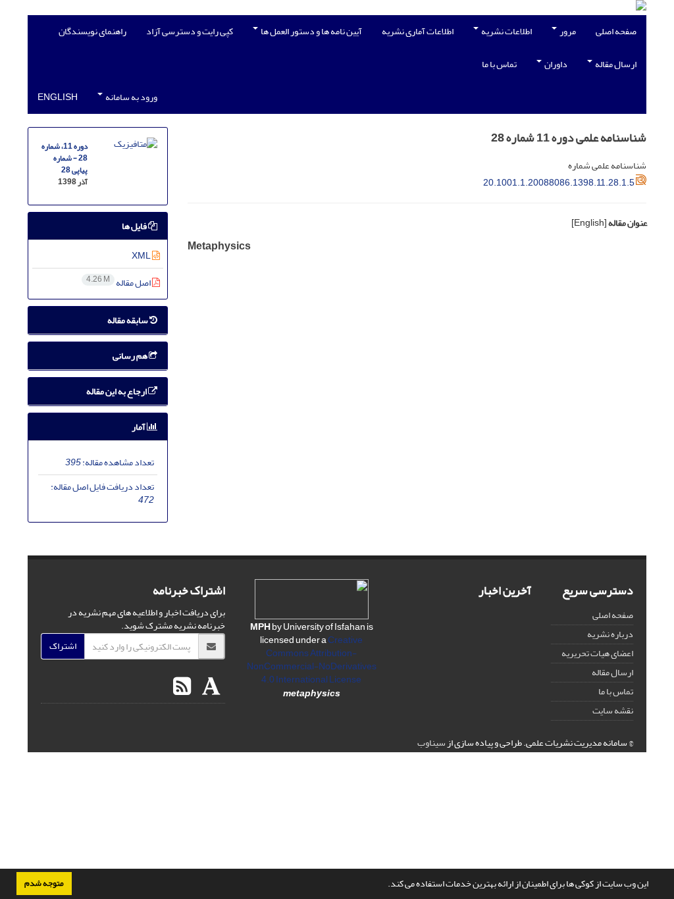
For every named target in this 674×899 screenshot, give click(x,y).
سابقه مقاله (128, 320)
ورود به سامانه (130, 97)
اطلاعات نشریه (506, 31)
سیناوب (431, 743)
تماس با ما (499, 64)
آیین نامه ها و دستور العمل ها (310, 31)
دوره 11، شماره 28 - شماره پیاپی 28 (64, 158)
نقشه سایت (612, 710)
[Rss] (182, 687)
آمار (139, 427)
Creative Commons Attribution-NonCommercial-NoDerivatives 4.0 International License (311, 659)
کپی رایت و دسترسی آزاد (189, 31)
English (58, 97)
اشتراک (62, 646)
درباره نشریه (610, 634)
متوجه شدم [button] (44, 883)
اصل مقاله (119, 283)
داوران (555, 64)
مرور (567, 31)
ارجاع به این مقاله (117, 391)
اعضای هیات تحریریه (597, 653)
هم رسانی (131, 356)
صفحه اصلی (616, 31)
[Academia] (209, 687)
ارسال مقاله (615, 64)
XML (142, 256)
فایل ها (135, 226)
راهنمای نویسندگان (92, 31)
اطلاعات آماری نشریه (418, 31)
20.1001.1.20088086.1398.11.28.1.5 (559, 183)
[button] (384, 885)
